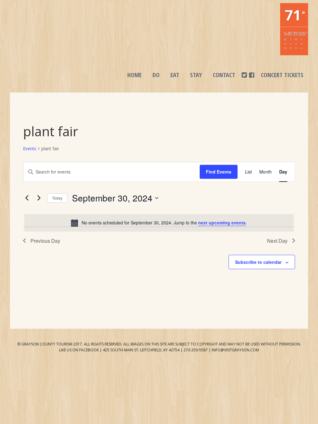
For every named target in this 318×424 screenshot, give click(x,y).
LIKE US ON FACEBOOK (79, 350)
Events (29, 148)
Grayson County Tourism (50, 18)
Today (57, 198)
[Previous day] (26, 198)
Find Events (218, 172)
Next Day (277, 240)
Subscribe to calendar (258, 262)
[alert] (159, 223)
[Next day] (39, 198)
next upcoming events (222, 222)
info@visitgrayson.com (235, 350)
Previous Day (45, 240)
